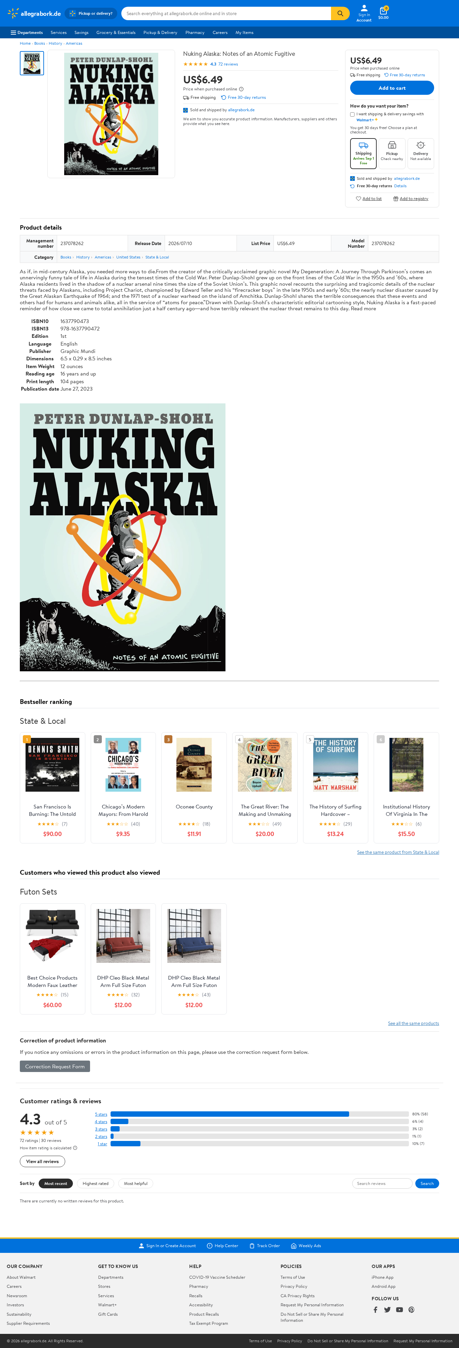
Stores (104, 1286)
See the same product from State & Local (398, 852)
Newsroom (17, 1296)
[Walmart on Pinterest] (411, 1310)
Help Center (226, 1246)
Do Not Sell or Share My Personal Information (347, 1341)
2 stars (101, 1136)
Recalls (195, 1296)
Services (59, 32)
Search (427, 1183)
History (55, 43)
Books (39, 43)
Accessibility (201, 1305)
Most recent (55, 1183)
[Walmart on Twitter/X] (387, 1310)
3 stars (101, 1129)
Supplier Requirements (28, 1323)
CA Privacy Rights (298, 1296)
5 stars (101, 1114)
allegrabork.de (241, 110)
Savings (81, 32)
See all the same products (413, 1023)
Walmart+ (107, 1305)
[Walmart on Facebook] (375, 1310)
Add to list (372, 198)
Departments (30, 32)
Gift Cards (108, 1314)
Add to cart (392, 87)
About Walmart (21, 1277)
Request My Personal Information (312, 1305)
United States (128, 257)
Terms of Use (293, 1277)
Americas (74, 43)
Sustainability (19, 1314)
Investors (15, 1305)
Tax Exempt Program (208, 1323)
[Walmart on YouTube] (399, 1310)
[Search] (340, 13)
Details (400, 186)
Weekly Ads (310, 1246)
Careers (220, 32)
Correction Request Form (55, 1066)
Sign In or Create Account (171, 1246)
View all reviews (42, 1161)
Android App (383, 1286)
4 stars (101, 1121)
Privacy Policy (294, 1286)
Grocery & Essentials (115, 32)
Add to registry (414, 198)
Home (25, 43)
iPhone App (382, 1277)
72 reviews (228, 64)
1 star (102, 1143)
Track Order (268, 1246)
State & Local (157, 257)
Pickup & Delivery (160, 32)
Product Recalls (204, 1314)
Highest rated (96, 1183)
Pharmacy (195, 32)
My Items (244, 32)
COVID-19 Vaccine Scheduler (217, 1277)
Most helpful (136, 1183)
